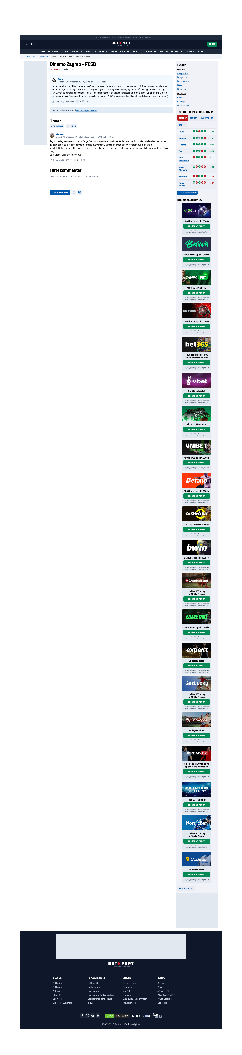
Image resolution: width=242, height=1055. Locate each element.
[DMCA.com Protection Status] (117, 1015)
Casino (190, 51)
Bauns (181, 131)
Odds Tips (57, 983)
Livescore (124, 51)
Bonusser (91, 51)
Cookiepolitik (163, 1002)
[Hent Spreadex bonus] (196, 753)
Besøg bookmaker (196, 226)
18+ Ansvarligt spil (132, 1024)
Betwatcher (150, 51)
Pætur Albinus (182, 184)
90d (180, 124)
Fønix (181, 151)
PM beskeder (183, 105)
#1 (53, 101)
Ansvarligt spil (129, 1002)
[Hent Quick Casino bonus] (196, 210)
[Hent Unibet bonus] (196, 447)
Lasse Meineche (183, 168)
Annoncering (163, 991)
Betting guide (177, 51)
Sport (42, 51)
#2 (51, 160)
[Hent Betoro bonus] (196, 310)
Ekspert (183, 117)
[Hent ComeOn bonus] (196, 616)
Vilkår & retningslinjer (167, 994)
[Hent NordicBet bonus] (196, 822)
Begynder (181, 89)
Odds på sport (59, 987)
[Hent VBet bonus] (196, 380)
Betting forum (129, 983)
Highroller (183, 176)
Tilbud (90, 1002)
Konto (212, 44)
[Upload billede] (79, 192)
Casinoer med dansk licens (100, 998)
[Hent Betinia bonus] (196, 244)
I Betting (182, 144)
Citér (87, 101)
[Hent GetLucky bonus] (196, 683)
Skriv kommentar (59, 192)
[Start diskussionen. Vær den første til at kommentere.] (111, 181)
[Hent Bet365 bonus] (196, 344)
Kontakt (161, 983)
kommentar (55, 69)
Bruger (193, 117)
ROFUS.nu (116, 37)
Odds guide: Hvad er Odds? (135, 998)
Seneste (73, 126)
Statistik (164, 51)
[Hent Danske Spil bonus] (196, 859)
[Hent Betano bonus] (196, 480)
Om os (160, 987)
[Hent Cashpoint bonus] (196, 513)
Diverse (180, 85)
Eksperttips (54, 51)
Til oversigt (58, 126)
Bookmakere (77, 51)
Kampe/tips (44, 56)
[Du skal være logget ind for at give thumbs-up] (77, 101)
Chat (179, 97)
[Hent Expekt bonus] (196, 650)
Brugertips (182, 77)
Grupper (181, 101)
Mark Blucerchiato (184, 159)
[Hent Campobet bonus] (196, 277)
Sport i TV (137, 51)
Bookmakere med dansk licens (101, 994)
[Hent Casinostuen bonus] (196, 580)
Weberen (182, 138)
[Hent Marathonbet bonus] (196, 789)
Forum (113, 51)
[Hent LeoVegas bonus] (196, 719)
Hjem (28, 56)
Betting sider (94, 983)
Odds (65, 51)
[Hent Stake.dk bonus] (196, 413)
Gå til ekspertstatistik (187, 192)
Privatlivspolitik (164, 998)
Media (200, 51)
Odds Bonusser (95, 987)
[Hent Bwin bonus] (196, 547)
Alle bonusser (186, 888)
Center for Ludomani (62, 1002)
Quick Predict (206, 117)
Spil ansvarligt (98, 37)
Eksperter (57, 994)
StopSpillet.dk (147, 37)
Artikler (103, 51)
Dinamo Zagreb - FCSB (86, 110)
